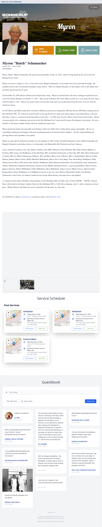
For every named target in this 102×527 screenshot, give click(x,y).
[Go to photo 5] (15, 489)
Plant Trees (42, 328)
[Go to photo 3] (13, 489)
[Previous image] (4, 480)
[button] (13, 316)
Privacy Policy (45, 518)
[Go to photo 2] (12, 489)
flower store (56, 196)
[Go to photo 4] (14, 489)
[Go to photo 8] (19, 489)
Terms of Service (56, 518)
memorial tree (26, 196)
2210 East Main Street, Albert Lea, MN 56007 (37, 324)
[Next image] (31, 480)
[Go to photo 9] (20, 489)
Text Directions (29, 328)
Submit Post (91, 401)
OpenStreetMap (53, 521)
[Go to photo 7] (18, 489)
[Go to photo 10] (21, 489)
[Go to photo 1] (10, 489)
